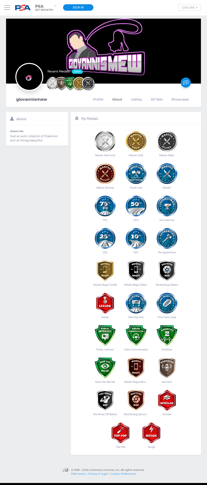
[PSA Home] (24, 8)
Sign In (78, 7)
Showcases (180, 99)
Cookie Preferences (123, 473)
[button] (46, 7)
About (117, 99)
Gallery (136, 99)
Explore (190, 7)
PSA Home (78, 473)
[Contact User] (186, 82)
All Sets (157, 99)
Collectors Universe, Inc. (104, 469)
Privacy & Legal (98, 473)
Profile (98, 99)
